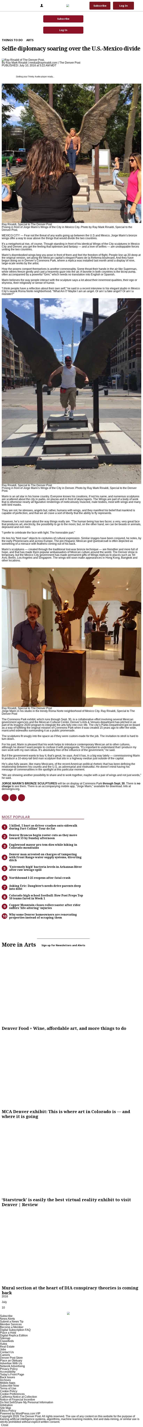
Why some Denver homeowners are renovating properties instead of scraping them (43, 916)
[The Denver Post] (70, 5)
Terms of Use (8, 1388)
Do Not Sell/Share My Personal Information (26, 1402)
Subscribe (63, 18)
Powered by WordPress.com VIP (20, 1413)
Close (4, 1425)
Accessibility (8, 1371)
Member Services (11, 1324)
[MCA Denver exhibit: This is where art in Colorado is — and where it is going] (71, 1070)
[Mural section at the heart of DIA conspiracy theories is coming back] (71, 1246)
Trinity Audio (34, 76)
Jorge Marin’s (120, 235)
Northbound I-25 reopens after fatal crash (39, 878)
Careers (5, 1354)
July (4, 1302)
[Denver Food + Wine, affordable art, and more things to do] (71, 986)
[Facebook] (4, 798)
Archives (5, 1380)
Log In (63, 30)
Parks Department (112, 724)
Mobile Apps (7, 1382)
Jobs (3, 1349)
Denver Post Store (11, 1357)
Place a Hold (8, 1332)
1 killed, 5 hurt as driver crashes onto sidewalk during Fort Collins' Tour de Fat (43, 827)
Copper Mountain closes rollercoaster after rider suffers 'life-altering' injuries (45, 906)
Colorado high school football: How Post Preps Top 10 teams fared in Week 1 (46, 896)
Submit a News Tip (11, 1321)
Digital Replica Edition (14, 1335)
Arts (29, 40)
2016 (5, 1296)
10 (3, 1307)
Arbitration (6, 1405)
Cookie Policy (8, 1391)
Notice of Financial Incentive (17, 1399)
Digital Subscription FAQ (15, 1329)
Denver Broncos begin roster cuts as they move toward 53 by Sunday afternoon (43, 836)
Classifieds (7, 1341)
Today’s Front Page (12, 1374)
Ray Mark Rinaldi (16, 62)
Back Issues (7, 1377)
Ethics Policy (8, 1410)
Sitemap (5, 1338)
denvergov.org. (11, 789)
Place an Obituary (11, 1360)
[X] (20, 798)
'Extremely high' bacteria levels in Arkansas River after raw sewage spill (45, 868)
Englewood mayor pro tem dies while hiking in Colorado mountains (43, 846)
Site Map (5, 1407)
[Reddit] (12, 798)
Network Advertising (12, 1366)
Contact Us (7, 1352)
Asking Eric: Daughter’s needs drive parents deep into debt (45, 887)
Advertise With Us (11, 1363)
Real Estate (7, 1346)
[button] (8, 5)
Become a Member (11, 1327)
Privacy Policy (9, 1368)
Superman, (130, 268)
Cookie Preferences (12, 1394)
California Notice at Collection (18, 1396)
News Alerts (7, 1318)
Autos (3, 1343)
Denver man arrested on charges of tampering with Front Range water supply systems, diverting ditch (45, 857)
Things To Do (12, 40)
